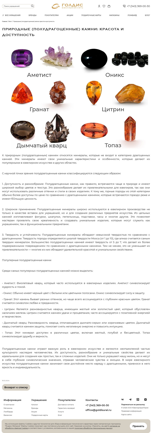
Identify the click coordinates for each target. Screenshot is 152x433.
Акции (70, 15)
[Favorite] (104, 6)
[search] (32, 6)
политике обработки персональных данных (93, 428)
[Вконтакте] (123, 400)
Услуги (61, 412)
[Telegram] (131, 400)
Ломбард (132, 15)
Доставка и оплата (66, 405)
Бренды (33, 15)
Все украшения (12, 15)
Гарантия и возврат (66, 408)
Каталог (34, 405)
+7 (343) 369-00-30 (138, 6)
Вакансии (8, 415)
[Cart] (109, 6)
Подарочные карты (91, 15)
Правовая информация (131, 411)
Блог (147, 15)
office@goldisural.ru (98, 410)
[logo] (67, 8)
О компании (9, 405)
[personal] (99, 6)
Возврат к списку (16, 387)
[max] (139, 400)
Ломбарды (8, 412)
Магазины (114, 15)
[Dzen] (146, 400)
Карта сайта (126, 415)
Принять (138, 426)
